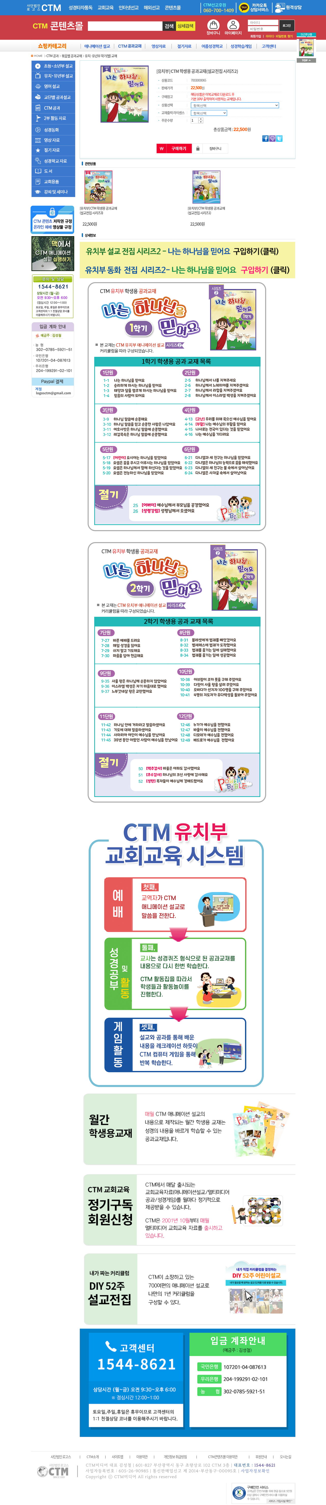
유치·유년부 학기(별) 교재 (101, 55)
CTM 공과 (52, 55)
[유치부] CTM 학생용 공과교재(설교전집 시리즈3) (98, 210)
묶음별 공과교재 (72, 55)
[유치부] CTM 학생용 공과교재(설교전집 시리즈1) (206, 210)
